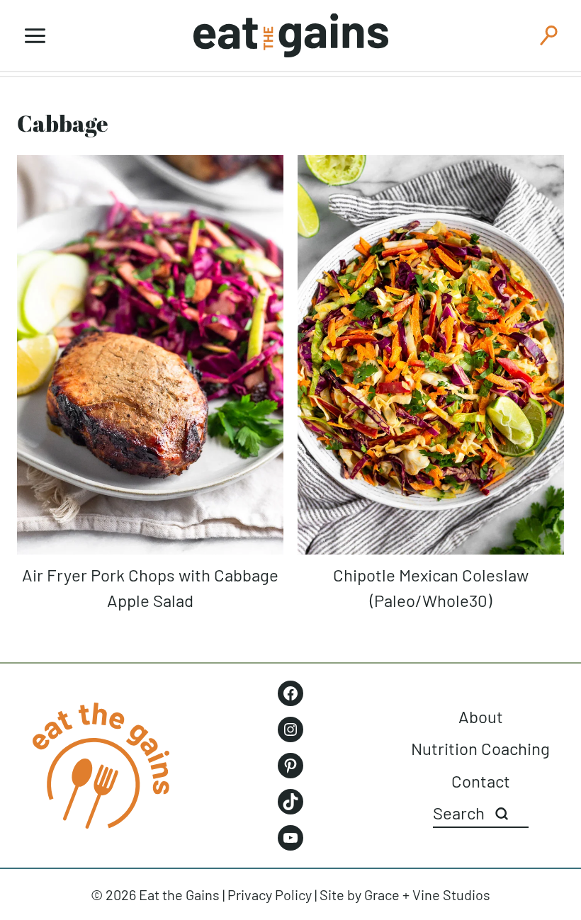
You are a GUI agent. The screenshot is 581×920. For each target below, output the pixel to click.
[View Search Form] (549, 35)
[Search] (501, 814)
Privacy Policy (269, 894)
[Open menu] (35, 35)
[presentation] (150, 355)
